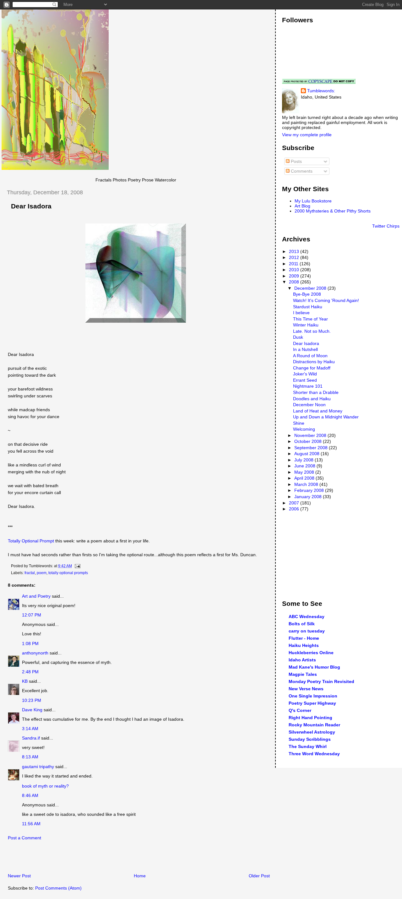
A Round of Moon (310, 355)
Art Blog (302, 205)
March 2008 (306, 484)
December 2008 (311, 288)
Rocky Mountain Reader (314, 724)
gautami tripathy (38, 766)
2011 (294, 263)
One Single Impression (313, 695)
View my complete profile (307, 134)
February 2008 (309, 490)
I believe (301, 312)
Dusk (298, 337)
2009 (294, 275)
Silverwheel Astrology (312, 732)
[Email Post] (76, 566)
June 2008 (305, 465)
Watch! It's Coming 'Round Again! (326, 300)
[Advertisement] (75, 858)
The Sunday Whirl (308, 746)
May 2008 (304, 472)
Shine (298, 423)
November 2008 (311, 435)
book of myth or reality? (45, 786)
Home (140, 875)
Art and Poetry (36, 596)
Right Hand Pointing (310, 717)
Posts (296, 161)
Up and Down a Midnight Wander (326, 416)
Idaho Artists (302, 659)
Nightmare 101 (308, 386)
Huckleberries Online (311, 652)
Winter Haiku (305, 324)
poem (41, 573)
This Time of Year (310, 318)
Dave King (32, 709)
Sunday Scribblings (310, 739)
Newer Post (19, 875)
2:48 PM (30, 671)
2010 (294, 269)
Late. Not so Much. (312, 331)
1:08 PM (30, 643)
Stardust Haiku (307, 306)
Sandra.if (31, 737)
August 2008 (307, 453)
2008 (294, 281)
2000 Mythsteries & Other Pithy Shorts (333, 210)
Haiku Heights (304, 645)
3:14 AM (30, 728)
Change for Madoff (311, 367)
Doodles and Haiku (312, 398)
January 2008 (308, 496)
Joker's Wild (305, 373)
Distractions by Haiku (314, 361)
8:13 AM (30, 756)
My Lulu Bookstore (313, 200)
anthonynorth (35, 652)
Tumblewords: (321, 90)
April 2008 (305, 478)
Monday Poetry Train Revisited (321, 681)
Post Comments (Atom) (58, 888)
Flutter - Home (304, 638)
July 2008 (304, 459)
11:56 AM (31, 823)
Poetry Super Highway (312, 703)
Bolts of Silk (302, 623)
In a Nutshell (305, 349)
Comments (301, 171)
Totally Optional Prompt (31, 540)
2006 (294, 508)
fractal (29, 573)
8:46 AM (30, 795)
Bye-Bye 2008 (307, 294)
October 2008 (308, 441)
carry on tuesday (307, 630)
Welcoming (304, 429)
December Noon (309, 404)
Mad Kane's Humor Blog (314, 667)
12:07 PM (31, 614)
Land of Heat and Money (317, 410)
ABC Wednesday (306, 616)
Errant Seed (305, 380)
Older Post (259, 875)
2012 (294, 257)
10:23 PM (31, 700)
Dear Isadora (31, 206)
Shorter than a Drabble (316, 392)
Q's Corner (300, 710)
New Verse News (306, 688)
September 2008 (311, 447)
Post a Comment (24, 837)
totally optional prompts (68, 573)
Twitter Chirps (385, 226)
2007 (294, 502)
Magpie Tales (303, 674)
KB (25, 681)
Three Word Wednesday (314, 753)
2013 (294, 251)
